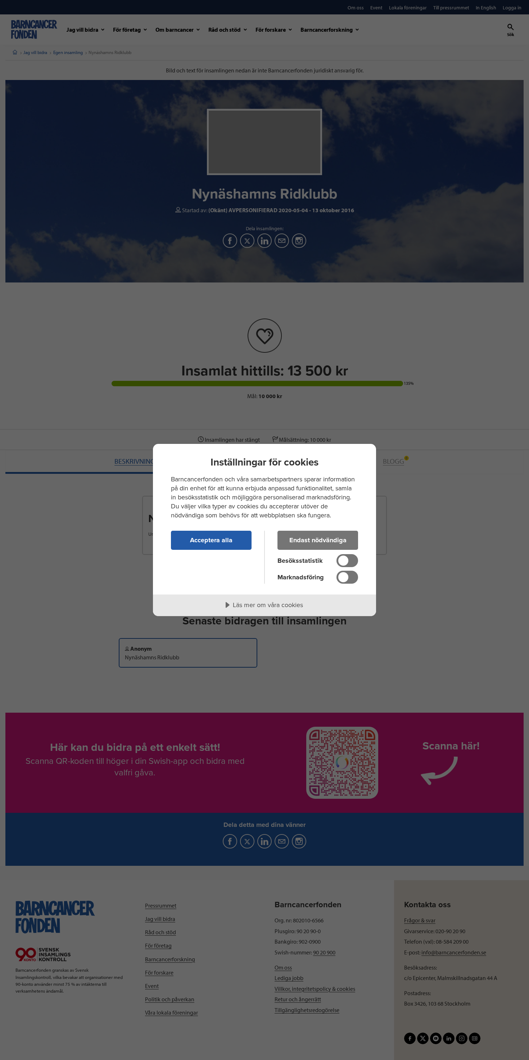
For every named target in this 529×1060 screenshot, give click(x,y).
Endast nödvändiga (318, 540)
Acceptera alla (211, 540)
